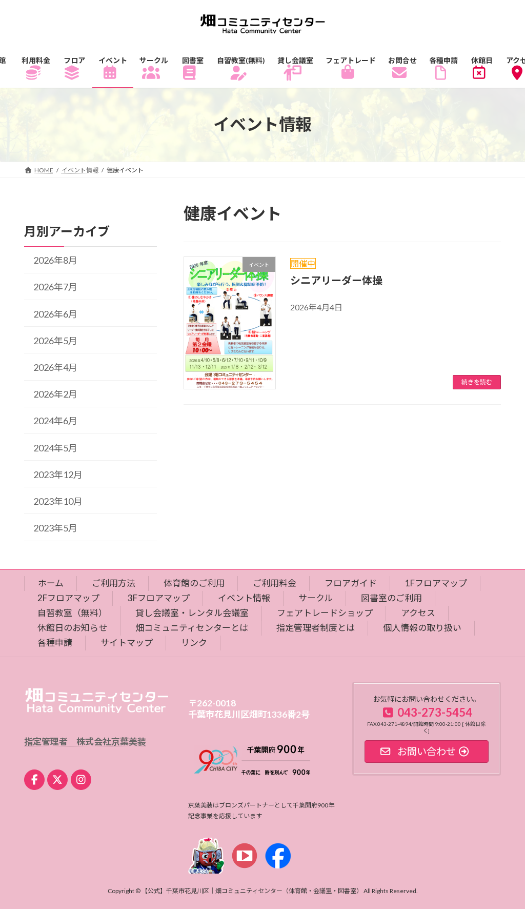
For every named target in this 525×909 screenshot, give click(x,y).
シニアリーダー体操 (336, 280)
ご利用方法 (113, 583)
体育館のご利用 (194, 583)
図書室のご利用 (391, 597)
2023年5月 (55, 527)
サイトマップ (126, 642)
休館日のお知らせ (72, 627)
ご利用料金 (274, 583)
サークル (315, 597)
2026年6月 (55, 313)
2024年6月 (55, 420)
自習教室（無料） (72, 612)
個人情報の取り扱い (422, 627)
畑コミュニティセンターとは (191, 627)
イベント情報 (244, 597)
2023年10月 (58, 501)
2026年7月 (55, 286)
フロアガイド (351, 583)
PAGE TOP (502, 872)
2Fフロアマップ (68, 597)
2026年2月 (55, 394)
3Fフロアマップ (159, 597)
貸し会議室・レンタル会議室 (192, 612)
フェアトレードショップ (325, 612)
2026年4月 (55, 367)
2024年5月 (55, 447)
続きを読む (476, 382)
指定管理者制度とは (315, 627)
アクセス (418, 612)
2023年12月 (58, 474)
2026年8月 (55, 260)
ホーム (51, 583)
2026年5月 (55, 340)
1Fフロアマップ (436, 583)
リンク (194, 642)
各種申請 (54, 642)
